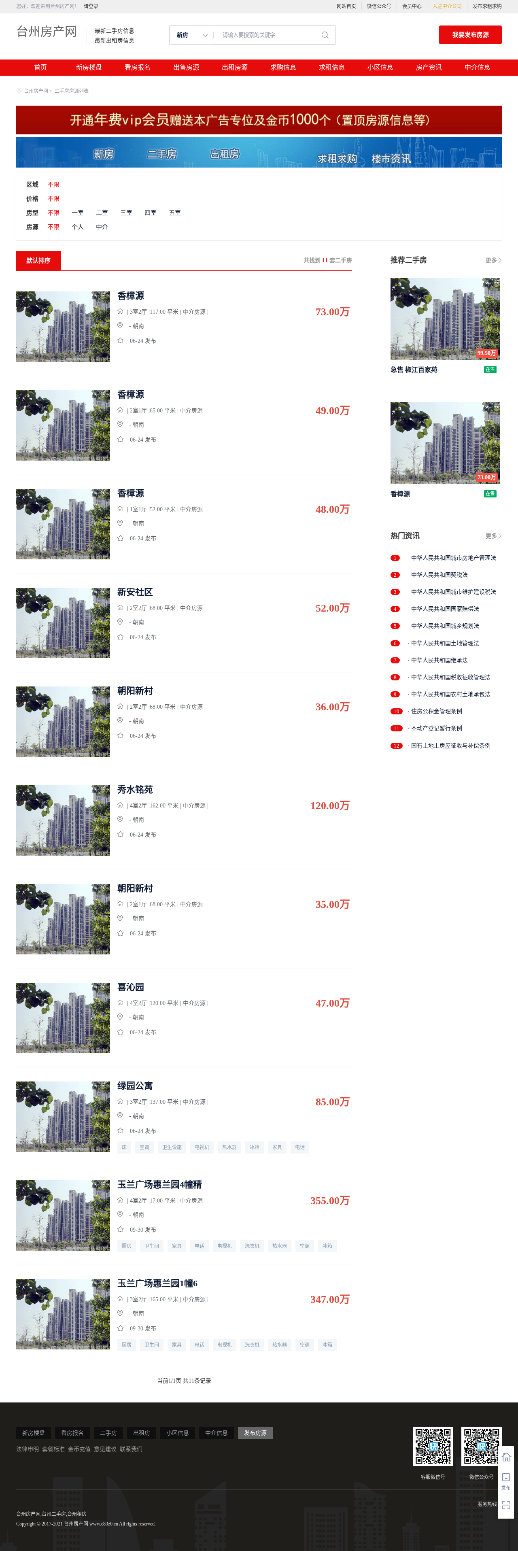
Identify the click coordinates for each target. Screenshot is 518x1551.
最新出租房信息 (114, 41)
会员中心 (412, 6)
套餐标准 (53, 1449)
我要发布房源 (470, 35)
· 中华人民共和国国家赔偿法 (443, 609)
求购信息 (283, 67)
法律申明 (27, 1449)
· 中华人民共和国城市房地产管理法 (452, 558)
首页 (40, 67)
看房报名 (138, 67)
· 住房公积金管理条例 (435, 711)
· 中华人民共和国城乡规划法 (443, 626)
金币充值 (79, 1449)
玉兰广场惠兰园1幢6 (157, 1283)
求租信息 (332, 67)
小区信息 (380, 67)
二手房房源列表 (72, 91)
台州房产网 (46, 31)
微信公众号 (379, 6)
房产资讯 (429, 67)
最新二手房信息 (114, 31)
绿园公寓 (135, 1085)
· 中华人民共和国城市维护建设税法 (452, 592)
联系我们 (131, 1449)
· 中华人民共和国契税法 (438, 575)
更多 (491, 260)
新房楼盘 (89, 67)
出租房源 (235, 67)
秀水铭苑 (135, 789)
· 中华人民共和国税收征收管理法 (449, 677)
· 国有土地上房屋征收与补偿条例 (449, 746)
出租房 (141, 1433)
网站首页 (346, 6)
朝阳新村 (135, 690)
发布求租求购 (487, 6)
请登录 (91, 6)
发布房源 (255, 1433)
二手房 (108, 1433)
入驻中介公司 (447, 6)
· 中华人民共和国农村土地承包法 (449, 694)
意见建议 (105, 1449)
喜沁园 (130, 987)
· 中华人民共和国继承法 (438, 660)
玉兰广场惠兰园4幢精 (159, 1184)
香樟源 (130, 295)
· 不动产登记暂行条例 (435, 728)
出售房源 (186, 67)
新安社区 (135, 592)
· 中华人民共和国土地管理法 (443, 643)
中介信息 (477, 67)
